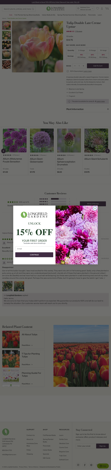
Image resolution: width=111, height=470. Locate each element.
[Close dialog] (95, 208)
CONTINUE (34, 255)
